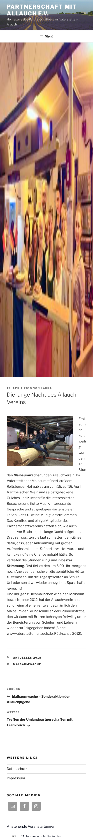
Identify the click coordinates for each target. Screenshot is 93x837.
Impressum (16, 778)
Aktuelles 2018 (27, 657)
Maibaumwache (27, 664)
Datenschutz (17, 769)
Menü (49, 36)
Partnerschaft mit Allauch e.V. (42, 10)
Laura (46, 388)
